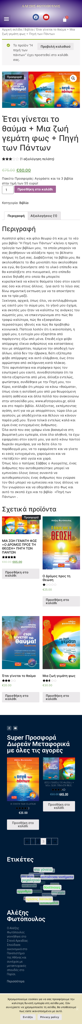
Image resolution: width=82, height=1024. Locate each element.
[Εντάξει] (77, 1009)
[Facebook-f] (9, 728)
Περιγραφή (16, 216)
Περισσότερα (15, 981)
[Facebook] (36, 17)
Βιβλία (28, 29)
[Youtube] (46, 17)
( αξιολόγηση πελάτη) (37, 159)
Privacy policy (49, 1017)
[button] (6, 19)
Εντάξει (28, 1017)
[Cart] (64, 19)
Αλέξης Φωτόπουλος (41, 6)
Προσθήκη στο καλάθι (35, 189)
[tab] (16, 216)
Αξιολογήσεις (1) (43, 216)
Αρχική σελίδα (12, 29)
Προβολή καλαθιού (55, 46)
